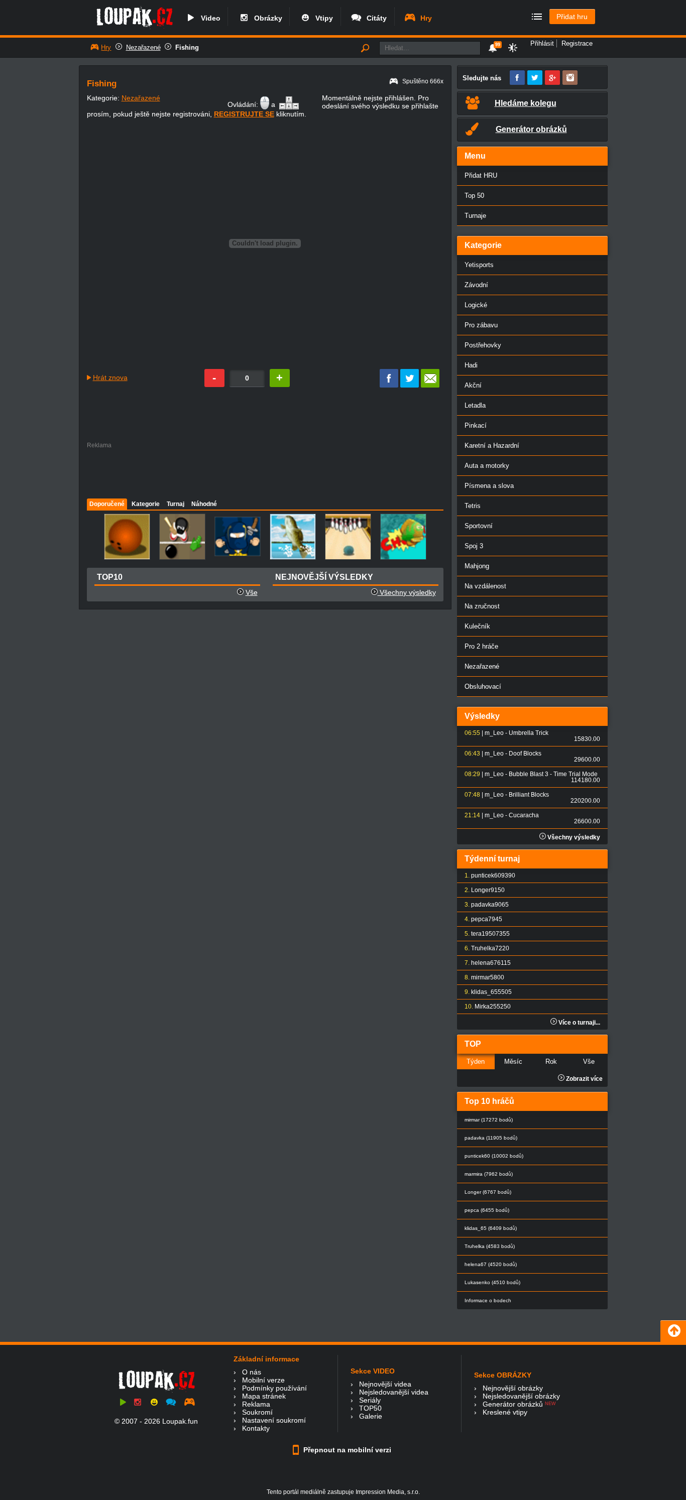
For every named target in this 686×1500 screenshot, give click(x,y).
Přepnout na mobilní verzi (346, 1450)
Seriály (370, 1400)
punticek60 (486, 875)
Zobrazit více (583, 1079)
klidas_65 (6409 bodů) (491, 1228)
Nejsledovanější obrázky (521, 1396)
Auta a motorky (487, 465)
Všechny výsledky (407, 592)
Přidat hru (572, 17)
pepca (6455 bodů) (487, 1210)
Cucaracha (524, 815)
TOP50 (370, 1408)
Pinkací (476, 425)
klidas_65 (484, 992)
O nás (251, 1372)
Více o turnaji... (578, 1023)
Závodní (476, 285)
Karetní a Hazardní (492, 445)
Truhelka (483, 948)
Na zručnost (482, 606)
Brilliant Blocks (529, 795)
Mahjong (477, 566)
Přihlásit (542, 43)
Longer (481, 890)
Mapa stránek (264, 1396)
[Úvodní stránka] (134, 29)
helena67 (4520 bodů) (491, 1264)
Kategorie (146, 504)
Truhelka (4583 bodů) (490, 1246)
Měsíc (513, 1061)
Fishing (187, 47)
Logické (476, 305)
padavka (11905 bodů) (491, 1138)
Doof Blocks (525, 754)
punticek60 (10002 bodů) (494, 1156)
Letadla (475, 405)
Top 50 (474, 195)
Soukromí (257, 1412)
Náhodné (204, 504)
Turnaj (175, 504)
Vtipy (322, 18)
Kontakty (256, 1428)
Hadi (471, 365)
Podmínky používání (274, 1388)
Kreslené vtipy (505, 1412)
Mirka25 (486, 1007)
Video (208, 18)
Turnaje (475, 215)
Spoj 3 (474, 546)
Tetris (473, 506)
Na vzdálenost (485, 586)
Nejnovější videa (385, 1384)
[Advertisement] (264, 470)
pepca (479, 919)
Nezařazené (143, 47)
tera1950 (483, 934)
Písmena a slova (489, 485)
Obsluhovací (483, 686)
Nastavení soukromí (274, 1420)
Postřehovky (483, 345)
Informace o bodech (488, 1300)
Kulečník (477, 626)
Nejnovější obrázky (513, 1388)
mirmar (480, 977)
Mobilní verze (263, 1380)
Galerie (370, 1416)
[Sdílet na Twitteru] (409, 385)
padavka (483, 905)
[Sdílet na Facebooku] (389, 385)
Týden (476, 1061)
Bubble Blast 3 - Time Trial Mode (553, 774)
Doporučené (107, 504)
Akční (473, 385)
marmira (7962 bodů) (489, 1174)
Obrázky (266, 18)
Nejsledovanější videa (393, 1392)
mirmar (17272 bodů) (489, 1119)
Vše (252, 592)
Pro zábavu (481, 325)
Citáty (375, 18)
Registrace (577, 43)
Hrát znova (110, 377)
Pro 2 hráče (481, 646)
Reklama (256, 1404)
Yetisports (479, 265)
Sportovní (479, 526)
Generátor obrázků (513, 1404)
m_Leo (494, 733)
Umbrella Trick (528, 733)
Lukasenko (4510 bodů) (492, 1282)
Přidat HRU (481, 175)
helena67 (484, 963)
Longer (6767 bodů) (488, 1192)
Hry (424, 18)
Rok (551, 1061)
